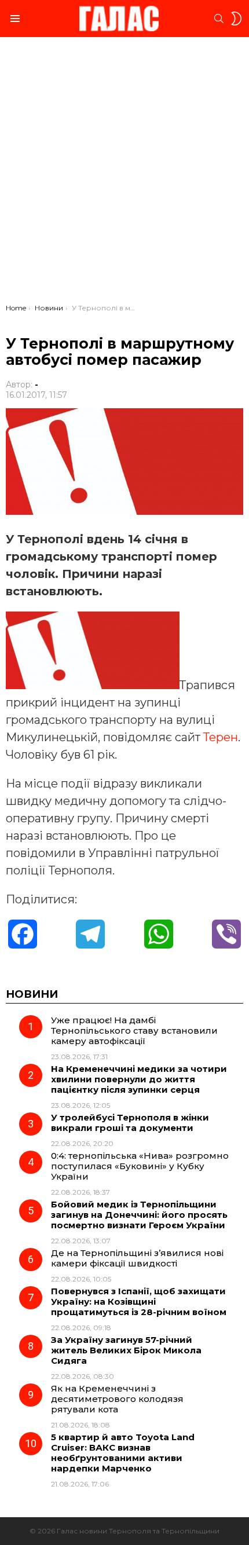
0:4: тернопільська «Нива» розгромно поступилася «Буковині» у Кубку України (140, 1166)
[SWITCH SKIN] (236, 18)
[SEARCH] (219, 18)
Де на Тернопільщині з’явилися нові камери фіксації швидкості (137, 1258)
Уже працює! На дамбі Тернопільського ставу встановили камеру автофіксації (134, 1030)
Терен (220, 737)
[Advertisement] (124, 173)
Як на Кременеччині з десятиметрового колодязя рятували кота (117, 1399)
